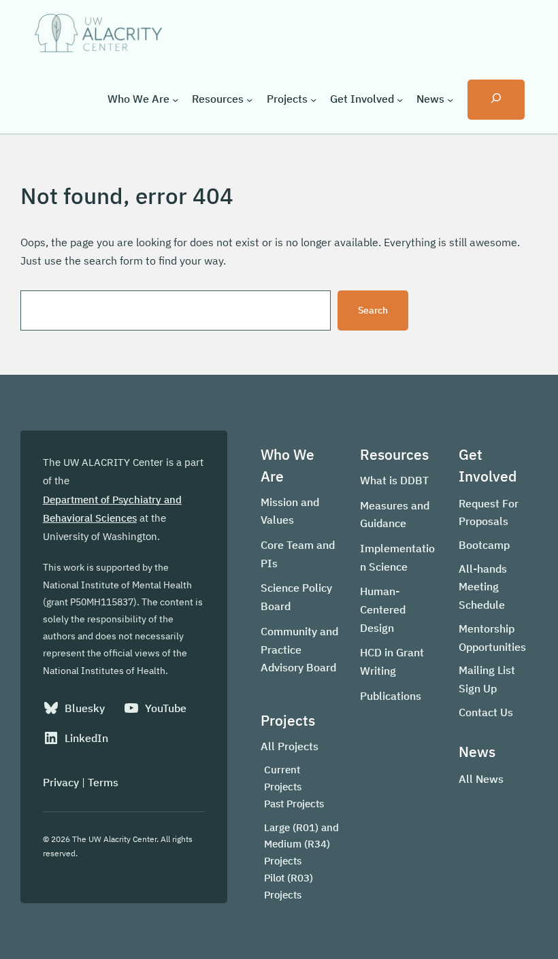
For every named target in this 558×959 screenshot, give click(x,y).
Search (373, 310)
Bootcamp (484, 545)
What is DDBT (394, 480)
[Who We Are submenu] (175, 99)
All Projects (289, 746)
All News (481, 779)
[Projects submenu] (313, 99)
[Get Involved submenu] (400, 99)
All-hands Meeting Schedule (483, 586)
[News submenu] (450, 99)
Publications (390, 696)
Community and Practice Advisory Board (299, 649)
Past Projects (294, 803)
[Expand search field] (496, 100)
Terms (103, 782)
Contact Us (486, 712)
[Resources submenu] (249, 99)
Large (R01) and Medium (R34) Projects (301, 844)
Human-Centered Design (383, 609)
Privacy (61, 782)
